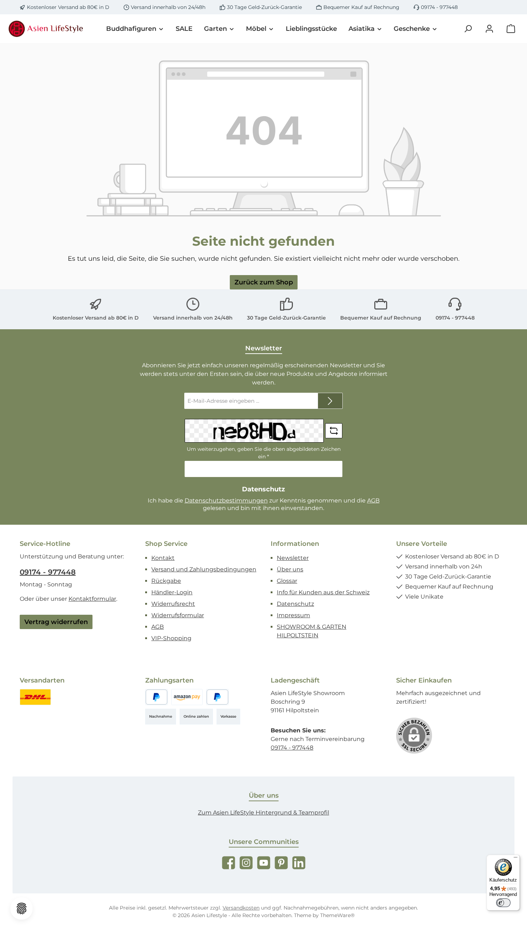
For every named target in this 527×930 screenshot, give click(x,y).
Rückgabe (166, 580)
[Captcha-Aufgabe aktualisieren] (333, 430)
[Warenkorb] (511, 29)
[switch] (503, 902)
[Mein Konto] (489, 29)
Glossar (287, 580)
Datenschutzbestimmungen (226, 500)
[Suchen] (468, 29)
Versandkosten (241, 908)
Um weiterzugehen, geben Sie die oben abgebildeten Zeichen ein (264, 453)
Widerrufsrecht (173, 603)
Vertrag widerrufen (56, 622)
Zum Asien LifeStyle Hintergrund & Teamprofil (263, 812)
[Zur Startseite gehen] (46, 28)
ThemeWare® (337, 915)
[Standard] (35, 697)
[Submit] (330, 401)
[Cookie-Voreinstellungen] (21, 908)
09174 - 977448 (439, 7)
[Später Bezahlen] (217, 697)
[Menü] (515, 859)
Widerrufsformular (177, 615)
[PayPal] (156, 697)
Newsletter (293, 557)
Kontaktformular (92, 598)
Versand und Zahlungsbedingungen (203, 569)
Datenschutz (295, 603)
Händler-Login (172, 592)
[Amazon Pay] (187, 697)
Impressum (293, 615)
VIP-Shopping (171, 638)
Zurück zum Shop (263, 282)
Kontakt (163, 557)
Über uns (290, 569)
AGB (373, 500)
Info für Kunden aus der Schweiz (323, 592)
